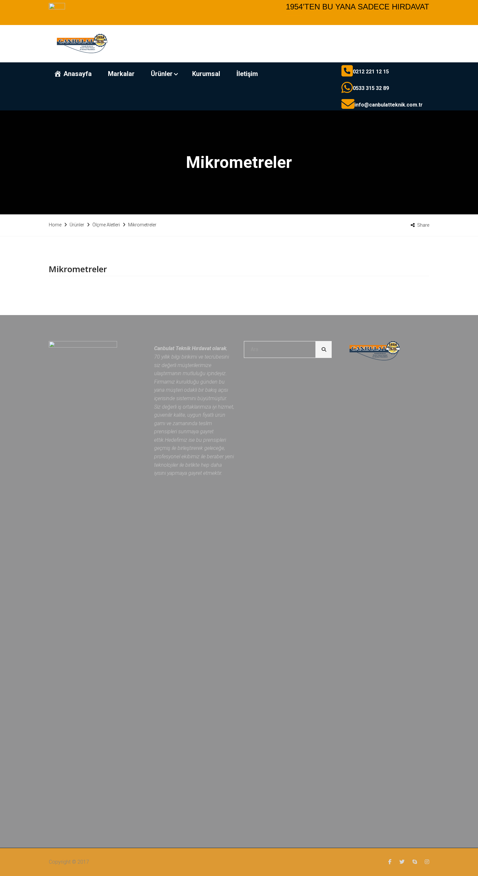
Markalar (121, 74)
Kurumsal (206, 74)
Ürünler (162, 74)
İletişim (247, 74)
